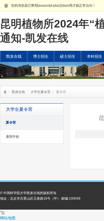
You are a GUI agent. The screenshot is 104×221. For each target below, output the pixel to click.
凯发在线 (14, 56)
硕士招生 (67, 56)
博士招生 (41, 56)
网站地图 (8, 218)
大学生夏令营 (40, 92)
